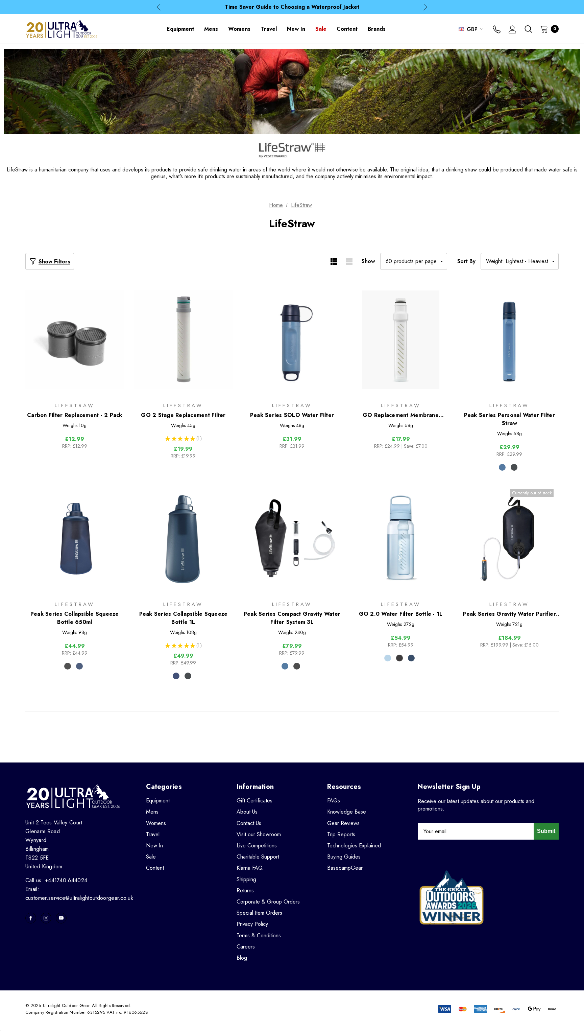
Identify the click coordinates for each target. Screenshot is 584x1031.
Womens (156, 823)
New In (154, 845)
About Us (247, 812)
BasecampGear (345, 868)
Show (368, 261)
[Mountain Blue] (502, 467)
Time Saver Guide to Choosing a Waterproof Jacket (292, 7)
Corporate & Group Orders (268, 902)
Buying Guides (344, 857)
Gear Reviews (343, 823)
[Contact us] (497, 30)
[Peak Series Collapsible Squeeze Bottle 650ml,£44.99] (74, 538)
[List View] (349, 261)
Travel (153, 834)
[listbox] (520, 261)
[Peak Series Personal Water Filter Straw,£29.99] (509, 340)
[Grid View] (333, 261)
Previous (158, 7)
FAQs (333, 800)
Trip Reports (341, 834)
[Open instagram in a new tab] (46, 918)
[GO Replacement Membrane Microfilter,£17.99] (400, 340)
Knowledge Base (346, 812)
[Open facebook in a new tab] (30, 918)
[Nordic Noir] (399, 658)
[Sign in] (512, 30)
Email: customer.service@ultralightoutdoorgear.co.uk (79, 893)
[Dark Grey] (514, 467)
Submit (546, 831)
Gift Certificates (254, 800)
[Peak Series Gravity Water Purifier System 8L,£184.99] (509, 538)
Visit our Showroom (259, 834)
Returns (245, 890)
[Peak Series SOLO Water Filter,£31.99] (292, 340)
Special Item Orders (259, 913)
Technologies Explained (354, 845)
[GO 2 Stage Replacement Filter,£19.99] (183, 340)
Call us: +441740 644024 (56, 880)
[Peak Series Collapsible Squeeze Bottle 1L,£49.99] (183, 538)
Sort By (466, 261)
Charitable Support (258, 857)
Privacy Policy (252, 924)
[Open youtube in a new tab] (61, 918)
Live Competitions (257, 845)
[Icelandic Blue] (387, 658)
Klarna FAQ (250, 868)
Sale (151, 857)
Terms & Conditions (259, 935)
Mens (152, 812)
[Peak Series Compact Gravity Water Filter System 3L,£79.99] (292, 538)
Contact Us (249, 823)
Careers (246, 947)
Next (425, 7)
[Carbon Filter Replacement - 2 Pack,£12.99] (74, 340)
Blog (242, 958)
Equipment (158, 800)
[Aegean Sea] (411, 658)
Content (155, 868)
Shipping (246, 879)
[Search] (528, 29)
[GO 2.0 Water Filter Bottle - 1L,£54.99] (400, 538)
